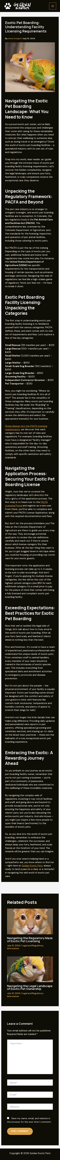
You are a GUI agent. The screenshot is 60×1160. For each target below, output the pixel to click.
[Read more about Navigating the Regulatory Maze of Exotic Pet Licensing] (30, 921)
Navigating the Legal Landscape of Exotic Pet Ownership (29, 987)
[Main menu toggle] (52, 6)
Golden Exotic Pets (32, 865)
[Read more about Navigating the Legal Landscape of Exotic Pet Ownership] (30, 969)
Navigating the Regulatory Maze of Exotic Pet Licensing (30, 939)
